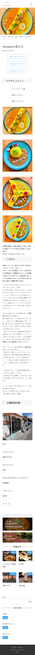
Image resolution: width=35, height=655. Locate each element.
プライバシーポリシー (17, 650)
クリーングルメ (18, 647)
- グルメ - (17, 652)
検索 (4, 597)
